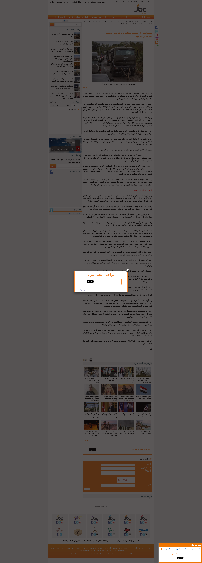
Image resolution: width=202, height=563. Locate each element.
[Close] (128, 271)
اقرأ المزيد (174, 553)
